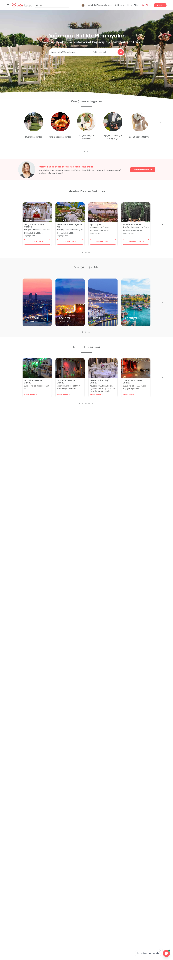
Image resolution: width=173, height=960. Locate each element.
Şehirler (119, 5)
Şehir (95, 52)
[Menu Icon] (7, 5)
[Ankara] (70, 305)
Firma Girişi (132, 5)
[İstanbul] (37, 305)
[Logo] (22, 5)
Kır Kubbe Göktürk (132, 224)
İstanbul (32, 318)
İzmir (96, 318)
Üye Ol (160, 5)
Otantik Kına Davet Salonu (33, 381)
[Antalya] (135, 305)
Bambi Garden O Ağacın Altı (69, 225)
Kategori (55, 52)
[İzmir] (103, 305)
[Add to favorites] (48, 206)
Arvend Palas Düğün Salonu (100, 381)
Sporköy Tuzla (97, 224)
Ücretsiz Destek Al (142, 169)
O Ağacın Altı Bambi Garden (34, 225)
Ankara (64, 318)
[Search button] (121, 52)
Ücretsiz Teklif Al (37, 242)
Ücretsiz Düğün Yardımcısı (98, 5)
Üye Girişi (145, 5)
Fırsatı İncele (29, 394)
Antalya (130, 318)
